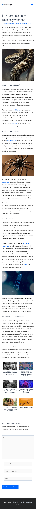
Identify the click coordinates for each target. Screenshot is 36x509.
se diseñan (14, 123)
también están (17, 110)
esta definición (11, 140)
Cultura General (7, 23)
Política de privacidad (18, 502)
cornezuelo (5, 182)
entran (26, 264)
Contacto (21, 505)
